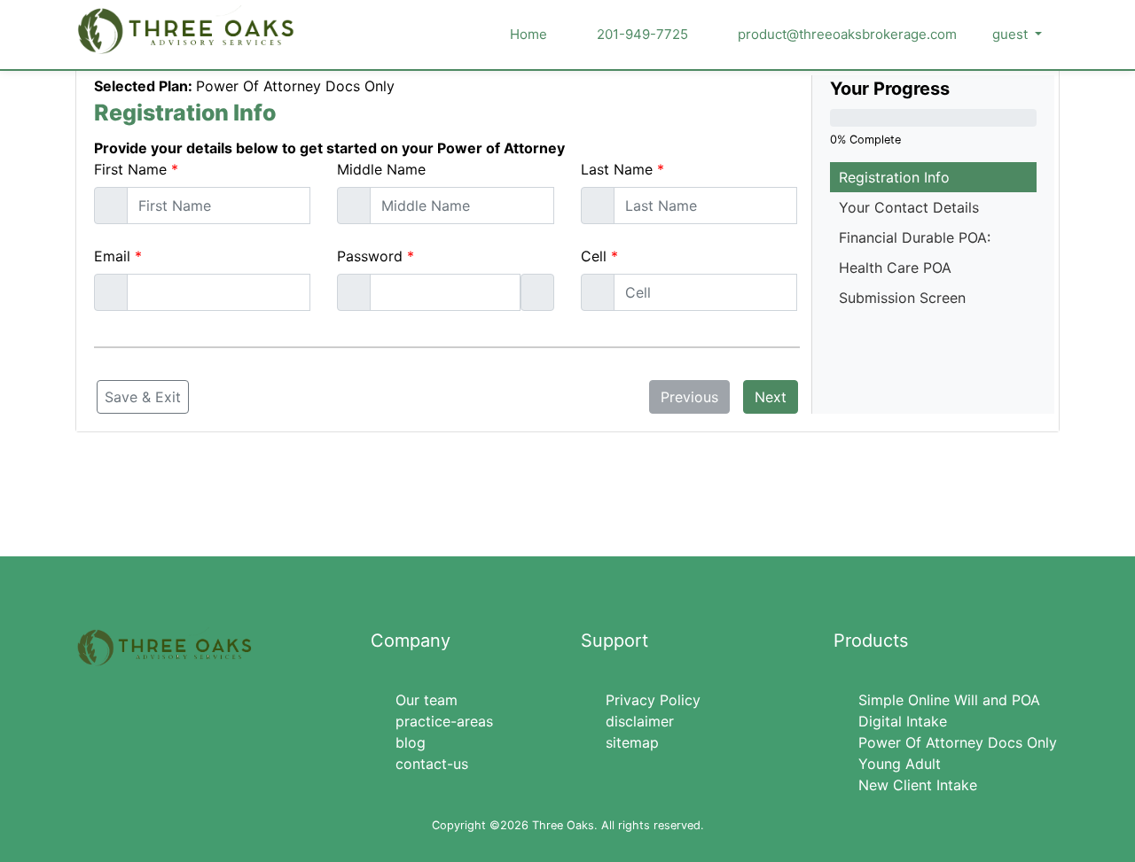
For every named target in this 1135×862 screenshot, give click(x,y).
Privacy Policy (653, 700)
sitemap (632, 742)
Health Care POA (895, 267)
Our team (426, 700)
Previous (689, 397)
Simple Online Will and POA (949, 700)
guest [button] (1011, 34)
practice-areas (444, 721)
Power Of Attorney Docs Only (957, 742)
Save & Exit (143, 397)
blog (410, 742)
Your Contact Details (909, 207)
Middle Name (381, 169)
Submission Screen (902, 298)
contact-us (431, 764)
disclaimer (640, 721)
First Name (130, 169)
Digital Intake (902, 721)
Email (112, 256)
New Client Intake (917, 785)
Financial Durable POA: (914, 237)
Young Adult (899, 764)
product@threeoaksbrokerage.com (845, 34)
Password (370, 256)
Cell (594, 256)
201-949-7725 (640, 34)
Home (528, 34)
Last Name (617, 169)
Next (771, 397)
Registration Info (894, 177)
